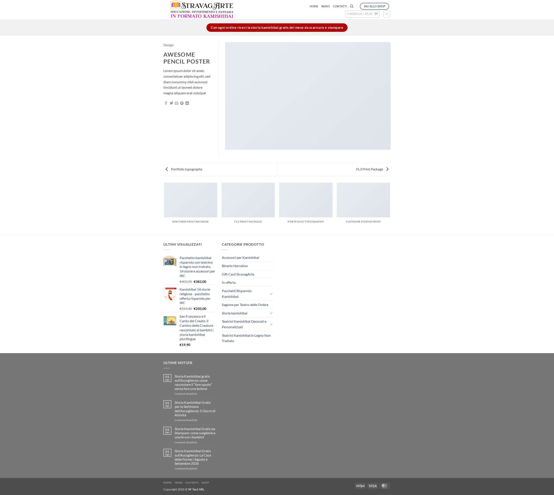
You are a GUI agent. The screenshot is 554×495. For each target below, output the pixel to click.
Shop (205, 482)
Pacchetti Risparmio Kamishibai (237, 293)
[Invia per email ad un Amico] (176, 103)
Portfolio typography (186, 169)
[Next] (390, 208)
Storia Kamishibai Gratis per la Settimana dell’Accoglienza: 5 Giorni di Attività (195, 408)
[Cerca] (351, 6)
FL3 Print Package (370, 169)
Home (314, 6)
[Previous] (164, 208)
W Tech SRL (196, 489)
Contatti (340, 6)
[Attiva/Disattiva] (271, 293)
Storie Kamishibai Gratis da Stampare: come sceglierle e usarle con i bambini (195, 433)
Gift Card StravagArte (238, 274)
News (325, 6)
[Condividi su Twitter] (171, 103)
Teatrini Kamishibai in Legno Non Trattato (246, 338)
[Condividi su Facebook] (166, 103)
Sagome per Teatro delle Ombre (245, 305)
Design (168, 45)
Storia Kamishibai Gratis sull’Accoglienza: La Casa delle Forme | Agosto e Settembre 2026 (193, 457)
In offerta (229, 282)
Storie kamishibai (234, 313)
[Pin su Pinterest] (182, 103)
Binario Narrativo (235, 266)
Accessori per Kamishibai (240, 257)
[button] (362, 14)
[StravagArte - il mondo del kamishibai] (223, 9)
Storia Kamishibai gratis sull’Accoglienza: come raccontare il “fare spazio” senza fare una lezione (193, 382)
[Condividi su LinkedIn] (187, 103)
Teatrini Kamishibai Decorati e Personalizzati (244, 324)
